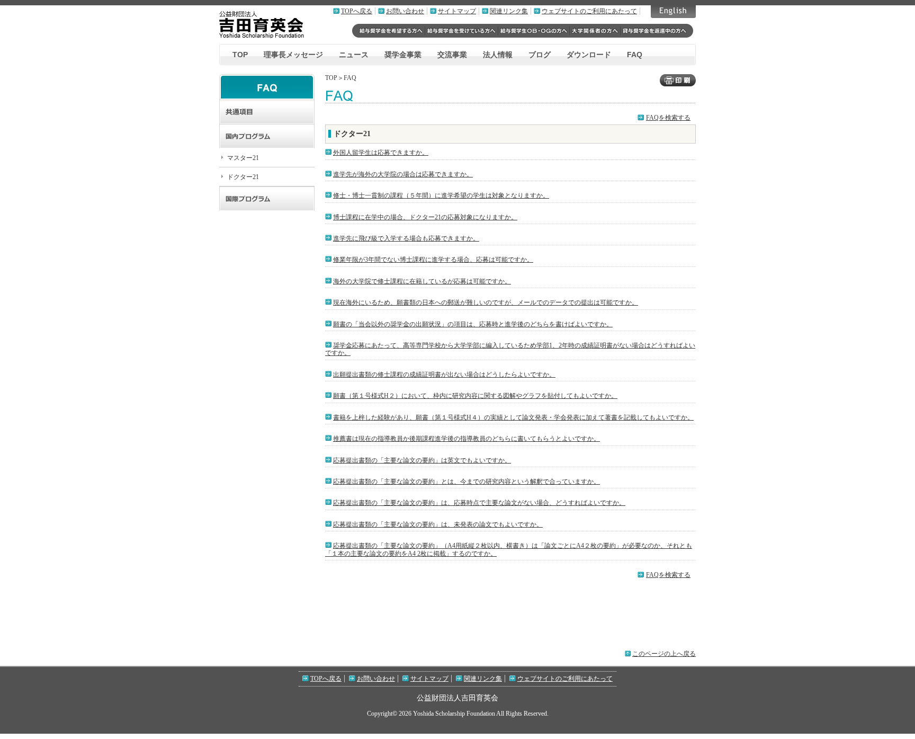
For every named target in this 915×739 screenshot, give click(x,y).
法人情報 (498, 54)
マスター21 (243, 158)
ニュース (354, 54)
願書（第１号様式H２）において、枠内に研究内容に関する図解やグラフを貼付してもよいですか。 (475, 395)
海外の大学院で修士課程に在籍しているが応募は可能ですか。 (422, 281)
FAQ (634, 54)
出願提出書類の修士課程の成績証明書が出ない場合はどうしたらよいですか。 (444, 374)
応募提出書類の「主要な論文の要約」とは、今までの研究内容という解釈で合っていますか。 (466, 481)
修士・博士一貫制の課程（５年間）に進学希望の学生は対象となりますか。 (441, 195)
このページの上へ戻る (664, 653)
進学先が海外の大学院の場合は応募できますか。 (403, 174)
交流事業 (452, 54)
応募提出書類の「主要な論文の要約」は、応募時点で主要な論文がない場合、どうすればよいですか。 (479, 502)
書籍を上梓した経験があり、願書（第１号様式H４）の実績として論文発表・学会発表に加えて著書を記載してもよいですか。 (513, 417)
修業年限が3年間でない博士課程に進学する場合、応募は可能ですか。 (433, 259)
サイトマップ (457, 11)
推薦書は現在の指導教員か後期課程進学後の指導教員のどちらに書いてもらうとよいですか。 (466, 438)
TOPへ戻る (356, 11)
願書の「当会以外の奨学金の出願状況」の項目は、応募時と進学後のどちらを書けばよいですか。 (473, 324)
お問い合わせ (405, 11)
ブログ (539, 54)
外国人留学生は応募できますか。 (380, 152)
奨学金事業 (402, 54)
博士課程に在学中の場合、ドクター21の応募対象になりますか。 (425, 217)
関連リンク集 (509, 11)
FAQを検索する (668, 117)
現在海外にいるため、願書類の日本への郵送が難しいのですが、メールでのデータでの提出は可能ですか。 (485, 302)
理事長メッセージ (293, 54)
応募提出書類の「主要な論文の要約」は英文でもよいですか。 (422, 460)
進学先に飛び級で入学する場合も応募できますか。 (406, 238)
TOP (240, 54)
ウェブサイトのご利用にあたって (589, 11)
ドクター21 (243, 177)
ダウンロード (589, 54)
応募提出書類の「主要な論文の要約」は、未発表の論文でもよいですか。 (438, 524)
